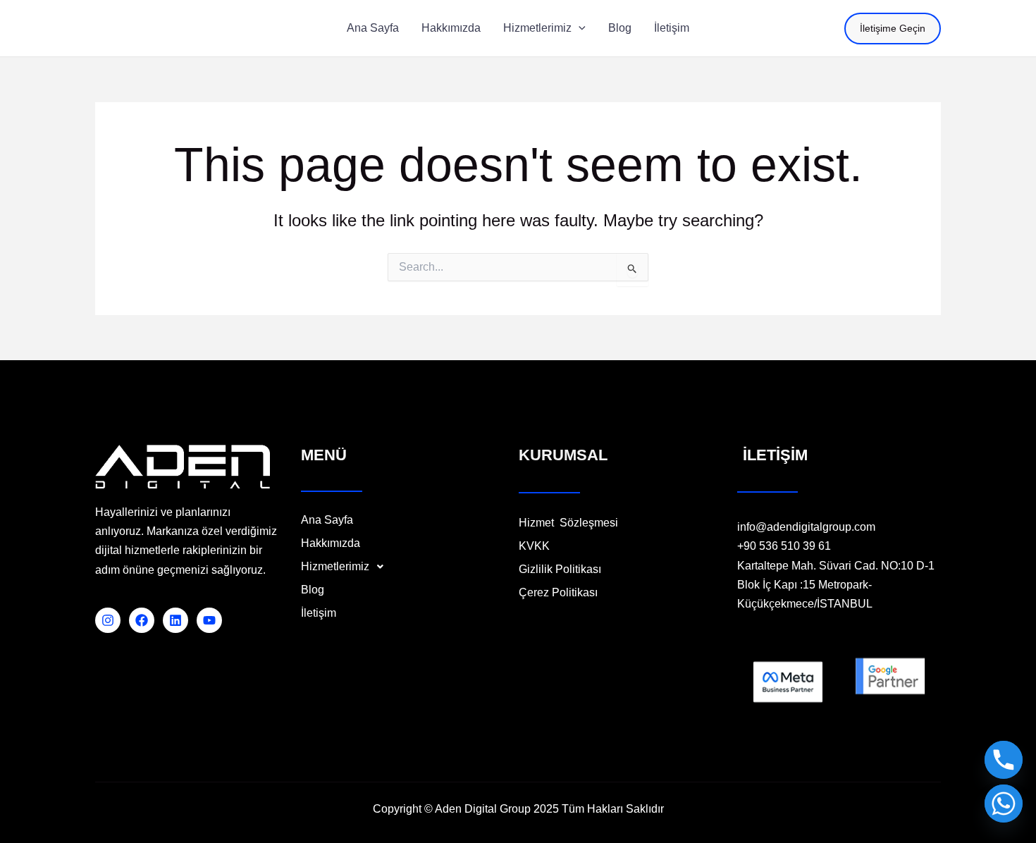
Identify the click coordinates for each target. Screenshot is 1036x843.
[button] (579, 28)
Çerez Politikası (558, 592)
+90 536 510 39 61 (784, 546)
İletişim (318, 613)
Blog (312, 590)
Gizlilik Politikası (561, 569)
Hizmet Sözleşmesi (568, 523)
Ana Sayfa (327, 520)
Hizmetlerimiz (335, 566)
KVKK (534, 546)
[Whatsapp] (1004, 803)
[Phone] (1004, 760)
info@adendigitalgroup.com (806, 527)
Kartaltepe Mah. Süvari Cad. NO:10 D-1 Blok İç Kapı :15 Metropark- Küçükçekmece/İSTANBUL (836, 585)
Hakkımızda (330, 543)
